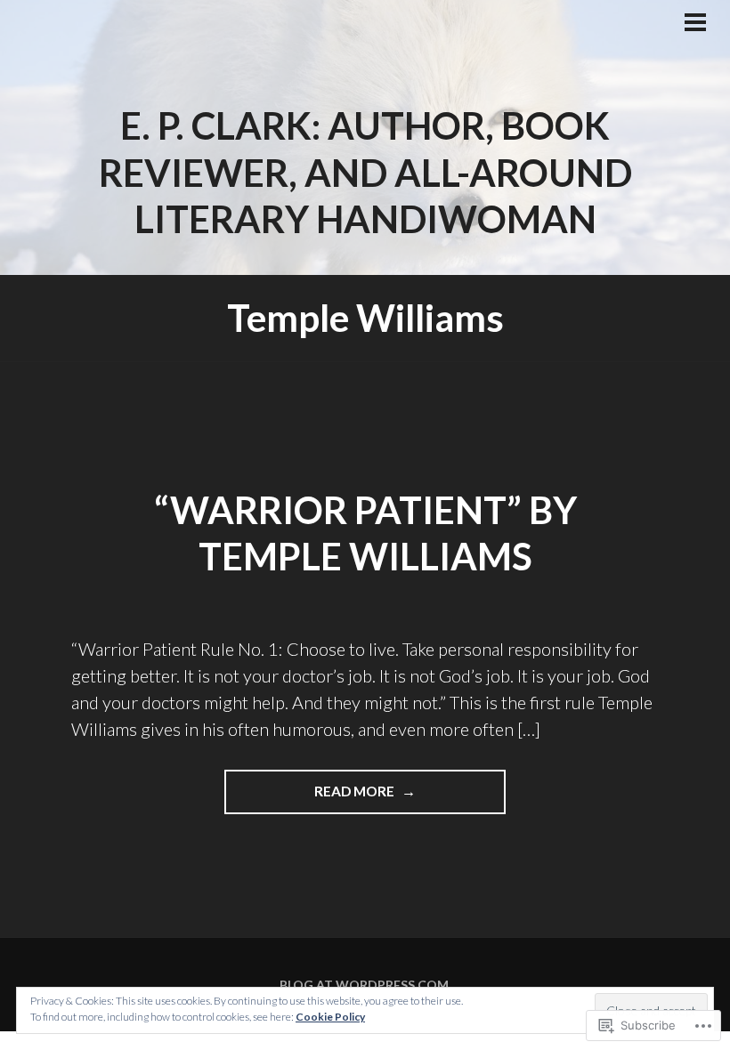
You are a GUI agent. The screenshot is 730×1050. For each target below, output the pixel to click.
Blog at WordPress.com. (365, 984)
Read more (310, 798)
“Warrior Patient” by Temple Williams (365, 533)
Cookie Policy (330, 1016)
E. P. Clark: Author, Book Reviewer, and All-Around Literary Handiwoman (365, 172)
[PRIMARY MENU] (695, 24)
